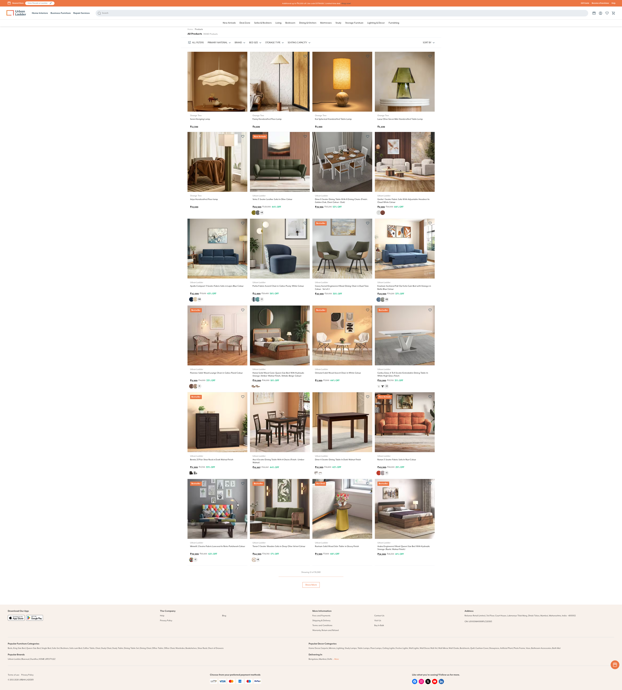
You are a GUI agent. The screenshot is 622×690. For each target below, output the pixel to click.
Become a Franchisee (600, 3)
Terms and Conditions (322, 625)
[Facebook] (414, 683)
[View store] (594, 13)
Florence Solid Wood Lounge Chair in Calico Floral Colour (216, 373)
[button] (50, 3)
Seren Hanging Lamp (200, 119)
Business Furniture (61, 13)
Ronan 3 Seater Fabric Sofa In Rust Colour (396, 459)
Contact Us (379, 616)
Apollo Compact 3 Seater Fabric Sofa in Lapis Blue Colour (217, 286)
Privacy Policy (166, 620)
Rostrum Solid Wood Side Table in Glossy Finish (337, 546)
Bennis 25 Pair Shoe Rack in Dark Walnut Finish (211, 459)
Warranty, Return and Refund (325, 630)
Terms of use (13, 675)
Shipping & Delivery (321, 620)
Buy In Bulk (379, 625)
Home (190, 29)
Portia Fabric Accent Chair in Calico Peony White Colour (278, 286)
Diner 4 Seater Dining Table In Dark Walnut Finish (338, 459)
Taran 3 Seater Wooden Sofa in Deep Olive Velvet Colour (279, 546)
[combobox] (38, 3)
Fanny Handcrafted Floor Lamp (267, 119)
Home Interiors (40, 13)
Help (613, 3)
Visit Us (377, 620)
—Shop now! (345, 3)
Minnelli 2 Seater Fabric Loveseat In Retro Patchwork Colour (217, 546)
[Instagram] (421, 683)
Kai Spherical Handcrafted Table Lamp (333, 119)
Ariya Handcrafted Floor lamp (204, 199)
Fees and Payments (321, 616)
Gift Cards (585, 3)
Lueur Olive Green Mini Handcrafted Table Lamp (400, 119)
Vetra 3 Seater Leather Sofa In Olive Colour (272, 199)
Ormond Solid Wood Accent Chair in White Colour (338, 373)
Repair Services (81, 13)
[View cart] (613, 13)
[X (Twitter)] (428, 683)
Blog (224, 616)
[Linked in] (441, 683)
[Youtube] (434, 683)
